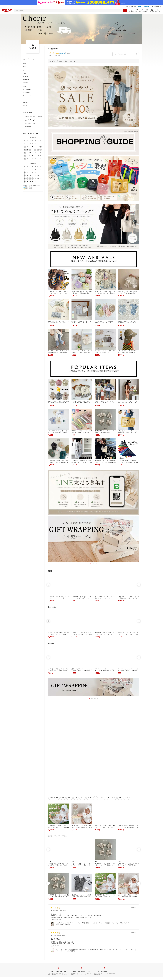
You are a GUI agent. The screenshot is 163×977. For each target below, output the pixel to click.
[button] (156, 6)
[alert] (93, 61)
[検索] (125, 10)
